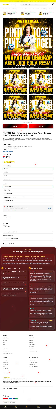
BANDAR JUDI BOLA (8, 193)
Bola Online (8, 8)
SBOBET (4, 366)
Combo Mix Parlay (7, 179)
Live (4, 346)
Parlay (50, 8)
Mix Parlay (6, 168)
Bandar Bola (31, 346)
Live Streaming (6, 351)
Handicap (6, 172)
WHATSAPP (38, 407)
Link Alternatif (32, 364)
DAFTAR (41, 126)
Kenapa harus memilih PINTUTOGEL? (10, 238)
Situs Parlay (14, 8)
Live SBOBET (5, 368)
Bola (3, 8)
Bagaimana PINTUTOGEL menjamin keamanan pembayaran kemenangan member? (13, 289)
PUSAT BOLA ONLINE (8, 200)
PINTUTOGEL (5, 338)
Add (50, 208)
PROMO (5, 407)
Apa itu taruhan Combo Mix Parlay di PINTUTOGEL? (11, 278)
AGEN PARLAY (7, 190)
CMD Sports (5, 364)
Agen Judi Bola (28, 8)
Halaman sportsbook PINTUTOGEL (10, 231)
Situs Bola (31, 342)
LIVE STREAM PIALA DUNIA (10, 197)
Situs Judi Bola (36, 8)
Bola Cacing (5, 362)
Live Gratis (5, 360)
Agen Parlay (31, 338)
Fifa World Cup (44, 8)
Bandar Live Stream (7, 373)
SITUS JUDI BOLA (7, 186)
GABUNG (15, 126)
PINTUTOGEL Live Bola (7, 353)
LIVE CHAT (50, 407)
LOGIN (16, 407)
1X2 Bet (5, 175)
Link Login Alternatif (33, 366)
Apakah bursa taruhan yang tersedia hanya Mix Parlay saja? (13, 283)
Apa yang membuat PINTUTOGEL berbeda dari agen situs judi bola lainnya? (13, 272)
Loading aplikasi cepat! (8, 235)
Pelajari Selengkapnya (7, 151)
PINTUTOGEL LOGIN (33, 362)
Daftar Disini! (45, 1)
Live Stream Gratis (7, 370)
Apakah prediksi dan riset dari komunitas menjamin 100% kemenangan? (12, 294)
